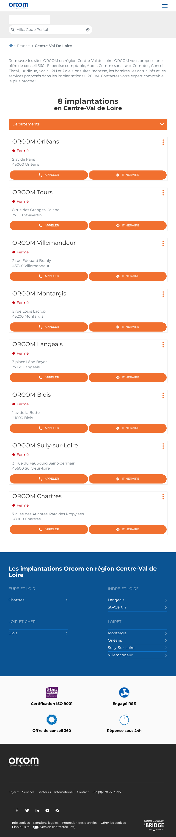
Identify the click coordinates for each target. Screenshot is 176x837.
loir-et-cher (22, 622)
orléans (115, 641)
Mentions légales (45, 823)
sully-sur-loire (121, 648)
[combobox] (29, 19)
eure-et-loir (22, 589)
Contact (83, 792)
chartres (17, 600)
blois (13, 633)
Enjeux (14, 792)
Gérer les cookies (113, 822)
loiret (114, 622)
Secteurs (44, 792)
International (64, 792)
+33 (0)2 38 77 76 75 (106, 792)
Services (28, 792)
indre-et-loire (123, 589)
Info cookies (21, 823)
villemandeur (120, 655)
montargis (117, 633)
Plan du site (21, 827)
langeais (116, 600)
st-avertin (117, 607)
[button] (165, 5)
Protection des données (79, 823)
